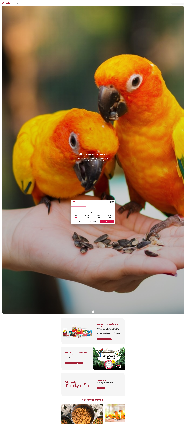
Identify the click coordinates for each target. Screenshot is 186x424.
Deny (79, 221)
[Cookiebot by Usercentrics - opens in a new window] (109, 202)
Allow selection (93, 221)
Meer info (101, 387)
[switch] (87, 217)
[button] (183, 1)
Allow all (106, 221)
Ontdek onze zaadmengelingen (74, 363)
